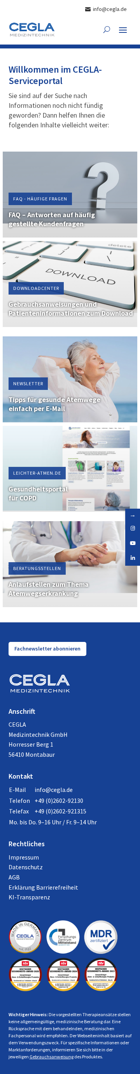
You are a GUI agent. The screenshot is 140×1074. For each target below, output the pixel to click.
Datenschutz (26, 867)
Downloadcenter (36, 288)
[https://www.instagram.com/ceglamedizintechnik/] (132, 528)
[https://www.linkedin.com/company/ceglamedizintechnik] (132, 558)
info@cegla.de (54, 789)
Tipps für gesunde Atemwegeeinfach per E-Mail (54, 404)
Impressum (24, 857)
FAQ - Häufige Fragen (40, 199)
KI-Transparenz (29, 897)
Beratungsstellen (37, 568)
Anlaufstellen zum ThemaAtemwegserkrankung (49, 589)
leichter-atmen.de (37, 473)
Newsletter (28, 383)
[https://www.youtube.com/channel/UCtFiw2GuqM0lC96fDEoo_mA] (132, 543)
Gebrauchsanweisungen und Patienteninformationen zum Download (71, 309)
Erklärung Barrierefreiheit (43, 887)
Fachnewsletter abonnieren (47, 648)
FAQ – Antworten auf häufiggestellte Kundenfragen (52, 219)
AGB (14, 877)
